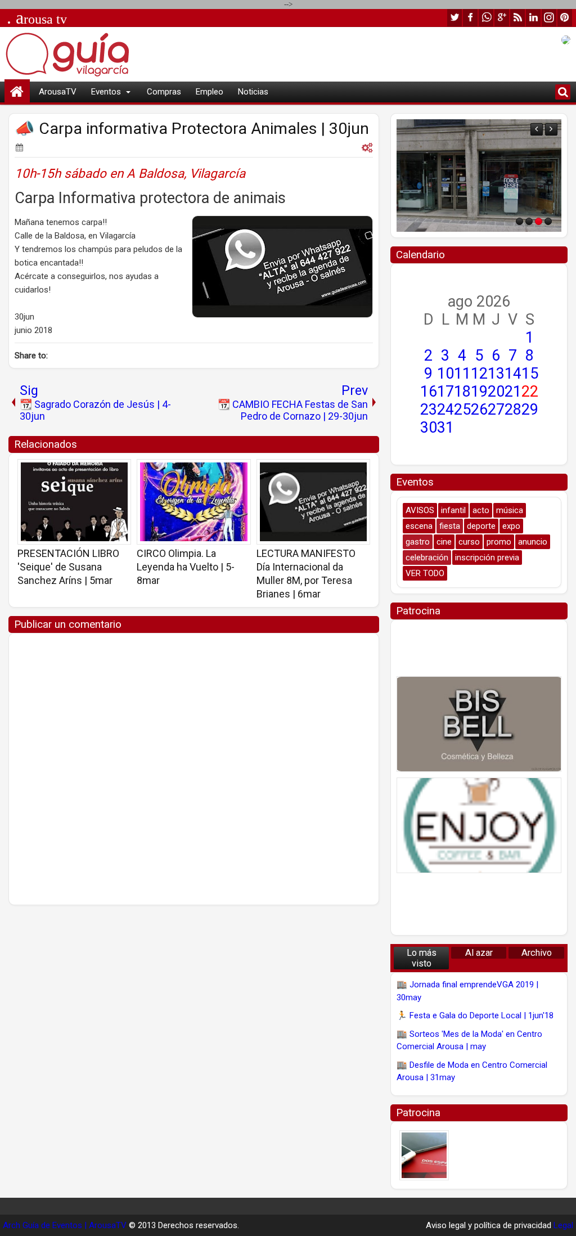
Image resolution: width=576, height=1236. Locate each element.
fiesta (449, 526)
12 (479, 374)
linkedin (533, 17)
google (501, 17)
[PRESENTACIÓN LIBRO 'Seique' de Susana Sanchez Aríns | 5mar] (74, 501)
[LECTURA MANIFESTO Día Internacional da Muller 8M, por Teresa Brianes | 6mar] (313, 501)
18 (462, 392)
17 (445, 392)
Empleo (209, 92)
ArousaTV (57, 92)
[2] (529, 221)
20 (496, 392)
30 (428, 428)
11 (462, 374)
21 (513, 392)
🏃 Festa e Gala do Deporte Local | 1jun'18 (475, 1015)
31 (445, 428)
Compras (164, 92)
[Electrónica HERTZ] (479, 175)
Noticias (253, 92)
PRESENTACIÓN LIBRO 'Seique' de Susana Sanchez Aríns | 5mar (68, 566)
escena (419, 526)
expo (511, 526)
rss (517, 17)
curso (469, 542)
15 (529, 374)
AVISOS (420, 510)
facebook (470, 17)
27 (496, 410)
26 (479, 410)
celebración (427, 557)
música (509, 510)
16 (428, 392)
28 (513, 410)
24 (445, 410)
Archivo (536, 952)
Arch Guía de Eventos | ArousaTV (65, 1225)
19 (479, 392)
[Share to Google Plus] (118, 471)
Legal (563, 1225)
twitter (454, 17)
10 (445, 374)
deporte (481, 526)
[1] (519, 221)
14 (513, 374)
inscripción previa (487, 557)
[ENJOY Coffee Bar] (479, 825)
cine (444, 542)
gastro (418, 542)
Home (17, 92)
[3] (538, 221)
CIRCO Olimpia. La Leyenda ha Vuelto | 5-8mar (186, 566)
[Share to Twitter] (106, 471)
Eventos (106, 92)
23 (428, 410)
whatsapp (486, 17)
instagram (549, 17)
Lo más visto (421, 958)
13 (496, 374)
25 (462, 410)
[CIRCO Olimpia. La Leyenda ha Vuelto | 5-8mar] (193, 501)
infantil (453, 510)
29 (529, 410)
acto (480, 510)
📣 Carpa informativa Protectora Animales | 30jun (192, 128)
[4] (548, 221)
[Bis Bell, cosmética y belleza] (479, 724)
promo (499, 542)
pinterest (564, 17)
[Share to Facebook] (94, 471)
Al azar (479, 952)
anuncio (532, 542)
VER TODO (425, 573)
